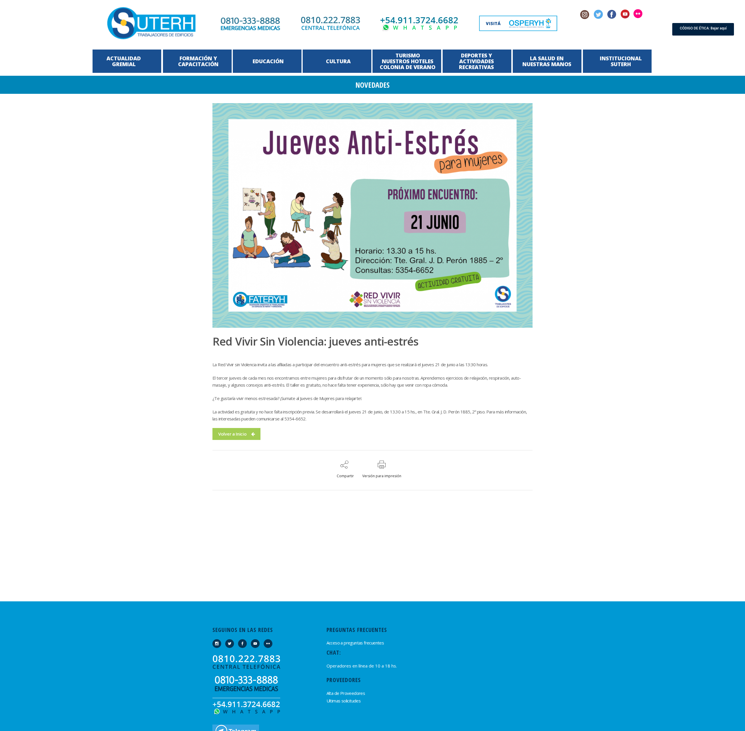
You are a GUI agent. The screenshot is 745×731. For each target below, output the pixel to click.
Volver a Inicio (232, 434)
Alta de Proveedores (346, 693)
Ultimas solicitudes (344, 701)
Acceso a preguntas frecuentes (355, 643)
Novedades (372, 85)
